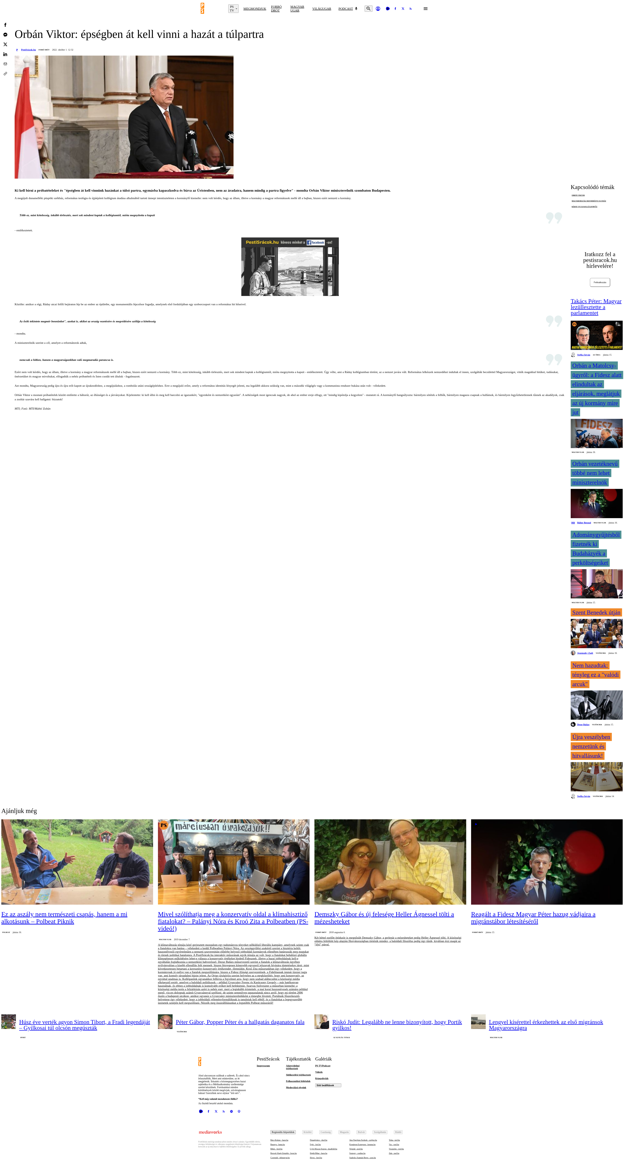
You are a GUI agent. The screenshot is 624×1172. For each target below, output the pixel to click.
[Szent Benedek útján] (597, 634)
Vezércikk (601, 653)
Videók (319, 1072)
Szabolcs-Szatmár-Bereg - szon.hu (362, 1158)
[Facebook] (395, 8)
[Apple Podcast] (239, 1111)
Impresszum (263, 1065)
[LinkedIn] (5, 54)
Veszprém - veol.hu (396, 1149)
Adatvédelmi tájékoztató (292, 1067)
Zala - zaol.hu (394, 1153)
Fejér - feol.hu (315, 1144)
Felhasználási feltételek (298, 1081)
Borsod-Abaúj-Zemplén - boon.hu (283, 1153)
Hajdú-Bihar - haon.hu (318, 1153)
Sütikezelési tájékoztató (298, 1075)
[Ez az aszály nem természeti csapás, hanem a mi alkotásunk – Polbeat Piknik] (77, 862)
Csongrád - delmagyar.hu (280, 1158)
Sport (23, 1037)
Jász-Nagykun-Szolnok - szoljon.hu (363, 1140)
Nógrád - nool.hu (356, 1149)
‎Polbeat (6, 932)
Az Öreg (596, 355)
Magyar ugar (297, 8)
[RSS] (410, 8)
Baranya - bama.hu (277, 1144)
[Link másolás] (5, 74)
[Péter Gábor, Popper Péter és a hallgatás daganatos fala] (165, 1021)
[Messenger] (5, 35)
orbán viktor (578, 195)
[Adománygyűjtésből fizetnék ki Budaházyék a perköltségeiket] (597, 584)
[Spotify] (231, 1111)
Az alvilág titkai (341, 1037)
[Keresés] (368, 9)
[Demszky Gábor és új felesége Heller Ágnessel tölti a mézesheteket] (390, 862)
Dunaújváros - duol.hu (318, 1140)
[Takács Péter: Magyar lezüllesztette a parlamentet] (597, 336)
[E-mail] (5, 64)
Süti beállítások (325, 1085)
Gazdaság (326, 1132)
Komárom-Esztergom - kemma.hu (362, 1144)
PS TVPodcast (322, 1065)
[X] (403, 8)
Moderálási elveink (296, 1087)
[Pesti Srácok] (212, 8)
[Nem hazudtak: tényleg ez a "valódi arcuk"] (597, 705)
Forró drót (276, 8)
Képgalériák (321, 1078)
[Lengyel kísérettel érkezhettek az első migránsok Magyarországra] (478, 1021)
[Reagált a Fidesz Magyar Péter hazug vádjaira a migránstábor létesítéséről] (547, 862)
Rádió (398, 1132)
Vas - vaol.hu (394, 1144)
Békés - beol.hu (276, 1149)
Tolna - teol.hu (394, 1140)
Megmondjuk (254, 8)
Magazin (344, 1132)
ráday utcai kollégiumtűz (584, 207)
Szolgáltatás (380, 1132)
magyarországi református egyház (589, 201)
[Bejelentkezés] (378, 8)
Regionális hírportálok (283, 1132)
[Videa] (387, 8)
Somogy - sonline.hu (357, 1153)
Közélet (308, 1132)
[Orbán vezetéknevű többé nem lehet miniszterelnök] (597, 504)
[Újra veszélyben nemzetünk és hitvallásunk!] (597, 777)
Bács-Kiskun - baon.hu (279, 1140)
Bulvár (361, 1132)
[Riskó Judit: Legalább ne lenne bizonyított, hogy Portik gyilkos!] (321, 1021)
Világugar (321, 8)
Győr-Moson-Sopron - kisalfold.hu (323, 1149)
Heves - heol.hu (316, 1158)
